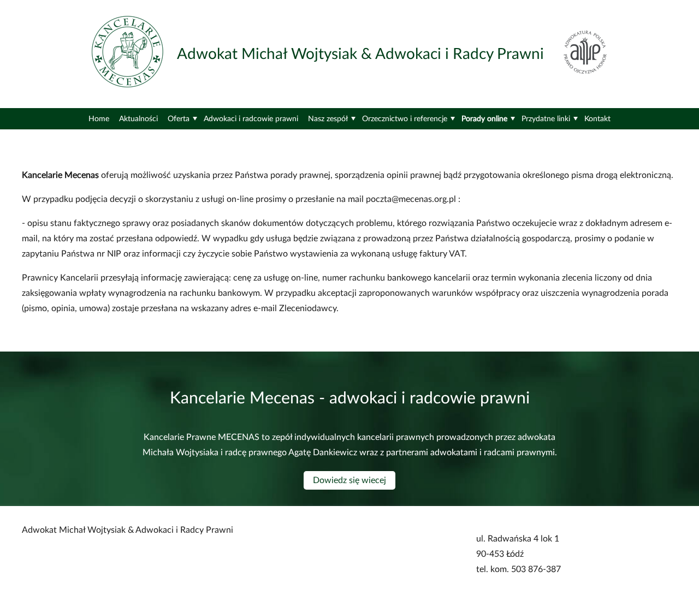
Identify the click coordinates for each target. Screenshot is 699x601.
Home (98, 119)
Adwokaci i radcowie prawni (251, 119)
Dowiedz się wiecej (349, 480)
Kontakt (597, 119)
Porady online (484, 119)
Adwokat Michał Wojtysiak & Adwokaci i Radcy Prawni (360, 54)
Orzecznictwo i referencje (404, 119)
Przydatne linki (546, 119)
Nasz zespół (328, 119)
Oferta (178, 119)
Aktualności (138, 119)
